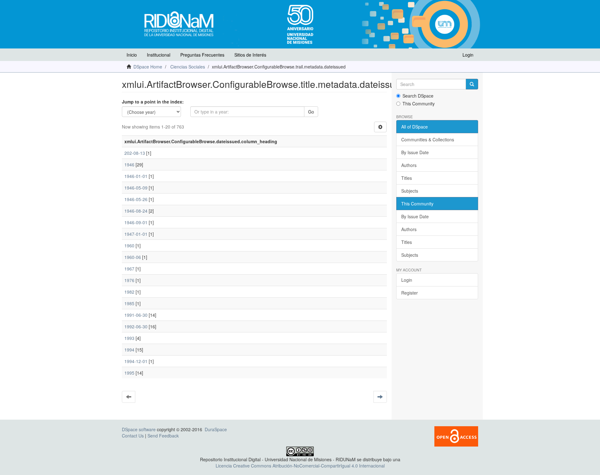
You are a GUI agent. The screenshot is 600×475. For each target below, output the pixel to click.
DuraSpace (216, 429)
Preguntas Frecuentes (202, 55)
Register (409, 293)
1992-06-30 (136, 326)
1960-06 (132, 257)
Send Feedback (163, 435)
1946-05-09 (136, 187)
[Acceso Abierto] (456, 435)
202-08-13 (134, 153)
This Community (418, 103)
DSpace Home (147, 66)
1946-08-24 (136, 211)
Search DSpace (417, 96)
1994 (129, 349)
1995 (129, 373)
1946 (129, 164)
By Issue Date (415, 152)
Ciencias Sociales (187, 66)
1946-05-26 (136, 199)
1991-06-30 (136, 315)
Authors (409, 165)
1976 (129, 280)
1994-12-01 (136, 361)
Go (311, 112)
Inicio (132, 55)
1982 (129, 292)
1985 (129, 303)
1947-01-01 (136, 234)
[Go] (472, 84)
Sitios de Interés (250, 55)
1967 (129, 268)
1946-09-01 (136, 222)
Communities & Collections (427, 139)
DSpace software (139, 429)
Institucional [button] (158, 55)
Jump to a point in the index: (153, 102)
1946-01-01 (136, 176)
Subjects (409, 191)
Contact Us (133, 435)
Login (406, 280)
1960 (129, 245)
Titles (406, 178)
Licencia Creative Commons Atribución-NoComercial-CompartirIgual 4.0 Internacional (300, 465)
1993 (129, 338)
